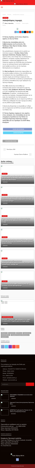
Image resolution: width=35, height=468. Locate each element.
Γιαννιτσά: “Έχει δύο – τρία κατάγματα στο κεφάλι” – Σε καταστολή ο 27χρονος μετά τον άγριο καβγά (17, 320)
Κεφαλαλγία (26, 333)
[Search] (32, 7)
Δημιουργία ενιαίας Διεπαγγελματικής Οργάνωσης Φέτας (22, 403)
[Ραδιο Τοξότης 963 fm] (7, 1)
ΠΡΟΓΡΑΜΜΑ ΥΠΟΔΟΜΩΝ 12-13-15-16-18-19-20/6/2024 (21, 395)
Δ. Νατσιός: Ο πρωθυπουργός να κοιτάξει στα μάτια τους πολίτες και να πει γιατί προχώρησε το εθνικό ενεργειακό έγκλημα (17, 199)
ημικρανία (5, 337)
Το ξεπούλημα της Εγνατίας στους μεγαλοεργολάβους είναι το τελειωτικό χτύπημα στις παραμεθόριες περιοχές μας (17, 262)
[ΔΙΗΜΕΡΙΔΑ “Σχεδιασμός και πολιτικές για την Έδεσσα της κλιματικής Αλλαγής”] (5, 412)
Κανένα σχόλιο (25, 23)
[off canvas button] (2, 7)
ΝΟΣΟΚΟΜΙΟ (5, 335)
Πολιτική (5, 17)
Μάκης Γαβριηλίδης (9, 23)
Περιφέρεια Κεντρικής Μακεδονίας (20, 335)
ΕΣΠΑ (19, 333)
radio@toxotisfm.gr (11, 377)
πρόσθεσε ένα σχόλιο (10, 141)
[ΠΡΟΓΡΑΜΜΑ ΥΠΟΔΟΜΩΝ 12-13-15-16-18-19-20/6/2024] (5, 397)
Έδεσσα (4, 333)
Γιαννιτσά (12, 333)
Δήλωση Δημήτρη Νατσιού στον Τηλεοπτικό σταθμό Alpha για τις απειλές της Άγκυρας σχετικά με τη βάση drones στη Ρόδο (17, 241)
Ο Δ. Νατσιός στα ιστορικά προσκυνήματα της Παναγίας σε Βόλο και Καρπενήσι (15, 284)
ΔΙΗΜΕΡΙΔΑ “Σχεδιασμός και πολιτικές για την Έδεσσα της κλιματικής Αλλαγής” (21, 410)
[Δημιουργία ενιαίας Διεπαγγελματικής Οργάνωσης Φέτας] (5, 405)
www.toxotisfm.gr (12, 380)
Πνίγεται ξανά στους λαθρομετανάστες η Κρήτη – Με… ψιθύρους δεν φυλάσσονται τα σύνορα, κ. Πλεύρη (16, 220)
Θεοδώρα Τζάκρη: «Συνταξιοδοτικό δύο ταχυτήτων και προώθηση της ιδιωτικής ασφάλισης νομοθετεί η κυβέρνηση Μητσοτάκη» (17, 177)
